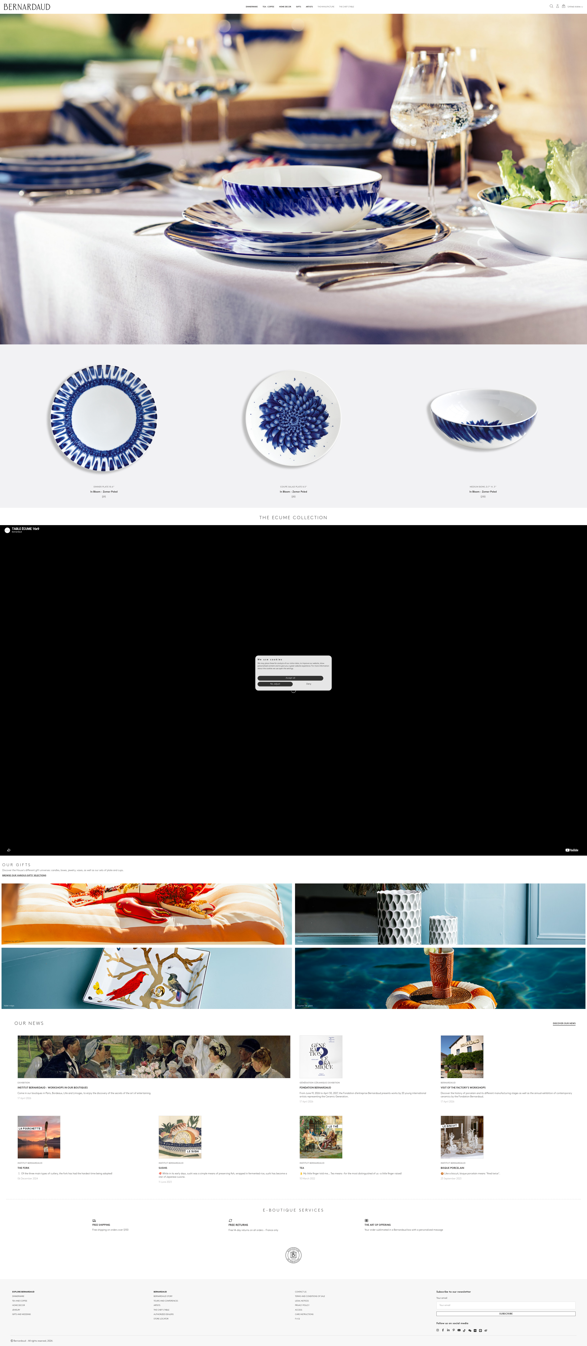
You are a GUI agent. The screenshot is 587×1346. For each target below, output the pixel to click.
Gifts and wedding (21, 1314)
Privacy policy (302, 1305)
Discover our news (564, 1023)
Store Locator (161, 1319)
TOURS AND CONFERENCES (166, 1301)
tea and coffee (19, 1301)
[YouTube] (459, 1330)
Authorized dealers (164, 1314)
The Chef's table (346, 7)
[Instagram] (437, 1330)
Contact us (300, 1292)
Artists (309, 7)
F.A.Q (297, 1319)
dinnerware (18, 1296)
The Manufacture (326, 7)
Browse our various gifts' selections (24, 875)
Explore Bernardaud (23, 1292)
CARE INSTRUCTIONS (304, 1314)
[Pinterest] (453, 1330)
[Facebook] (443, 1330)
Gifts (298, 7)
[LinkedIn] (448, 1330)
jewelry (16, 1310)
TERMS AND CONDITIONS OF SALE (310, 1296)
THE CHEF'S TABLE (161, 1310)
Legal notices (302, 1301)
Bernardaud (160, 1292)
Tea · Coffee (268, 7)
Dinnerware (252, 7)
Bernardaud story (163, 1296)
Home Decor (285, 7)
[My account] (557, 6)
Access (298, 1310)
